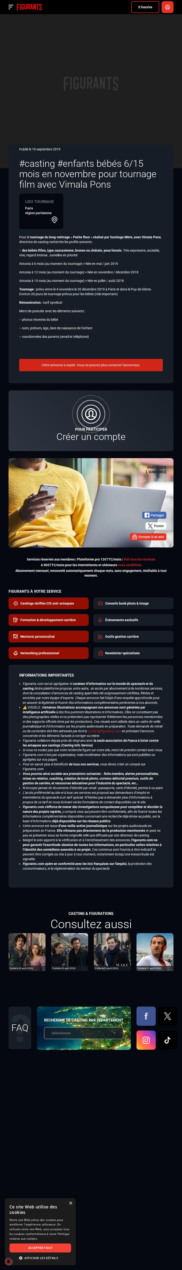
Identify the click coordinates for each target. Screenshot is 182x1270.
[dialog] (40, 1231)
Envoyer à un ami (151, 537)
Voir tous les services (139, 559)
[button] (40, 1258)
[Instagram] (146, 1040)
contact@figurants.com (104, 731)
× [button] (70, 1203)
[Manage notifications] (8, 1261)
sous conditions (129, 565)
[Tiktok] (167, 1040)
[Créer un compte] (91, 420)
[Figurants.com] (29, 7)
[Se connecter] (167, 7)
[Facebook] (146, 1016)
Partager (157, 515)
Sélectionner (61, 1033)
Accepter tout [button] (40, 1248)
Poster (159, 526)
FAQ (19, 1027)
